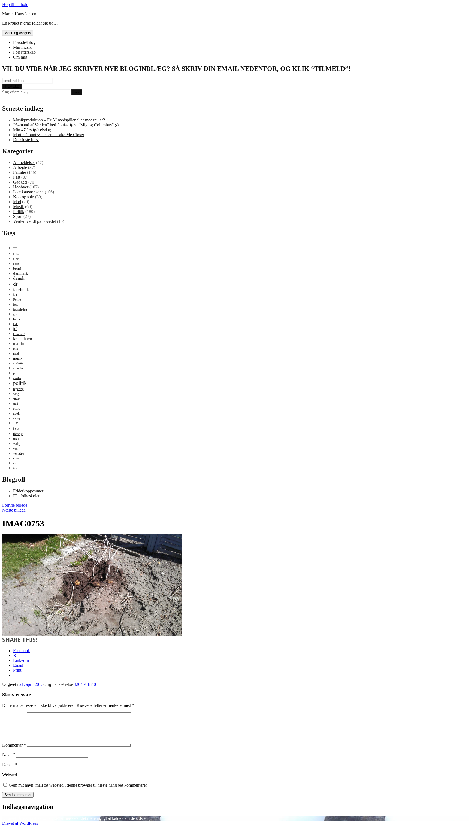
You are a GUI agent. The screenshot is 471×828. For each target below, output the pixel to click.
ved (15, 448)
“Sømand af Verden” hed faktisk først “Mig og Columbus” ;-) (66, 125)
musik (17, 358)
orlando (18, 368)
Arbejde (20, 167)
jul (15, 328)
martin (18, 343)
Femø (17, 299)
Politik (18, 211)
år (14, 463)
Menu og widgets (17, 33)
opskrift (18, 363)
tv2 (16, 428)
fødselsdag (20, 309)
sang (16, 394)
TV (15, 423)
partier (17, 378)
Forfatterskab (24, 52)
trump (17, 418)
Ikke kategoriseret (28, 192)
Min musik (22, 47)
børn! (17, 268)
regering (18, 389)
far (15, 294)
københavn (22, 338)
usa (16, 438)
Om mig (20, 57)
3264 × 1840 (85, 684)
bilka (16, 253)
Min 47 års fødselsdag (32, 129)
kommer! (19, 334)
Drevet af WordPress (20, 823)
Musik (18, 206)
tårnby (18, 434)
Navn (8, 754)
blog (16, 258)
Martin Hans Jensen (19, 13)
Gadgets (20, 182)
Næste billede (14, 510)
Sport (17, 216)
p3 (14, 373)
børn (16, 263)
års (15, 468)
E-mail (9, 764)
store (16, 408)
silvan (16, 398)
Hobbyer (20, 187)
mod (16, 353)
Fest (16, 177)
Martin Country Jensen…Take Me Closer (48, 134)
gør (15, 314)
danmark (20, 273)
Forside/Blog (24, 42)
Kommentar (14, 745)
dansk (19, 278)
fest (15, 304)
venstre (18, 453)
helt (15, 324)
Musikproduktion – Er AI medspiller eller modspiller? (59, 120)
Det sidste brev (26, 139)
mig (15, 348)
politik (20, 383)
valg (16, 443)
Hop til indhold (15, 4)
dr (15, 284)
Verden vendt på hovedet (34, 221)
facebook (21, 289)
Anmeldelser (24, 162)
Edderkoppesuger (28, 491)
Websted (9, 774)
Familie (19, 172)
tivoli (16, 413)
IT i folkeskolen (26, 496)
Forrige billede (14, 505)
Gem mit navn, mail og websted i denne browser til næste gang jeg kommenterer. (78, 785)
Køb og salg (23, 196)
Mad (17, 201)
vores (16, 458)
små (15, 403)
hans (16, 319)
